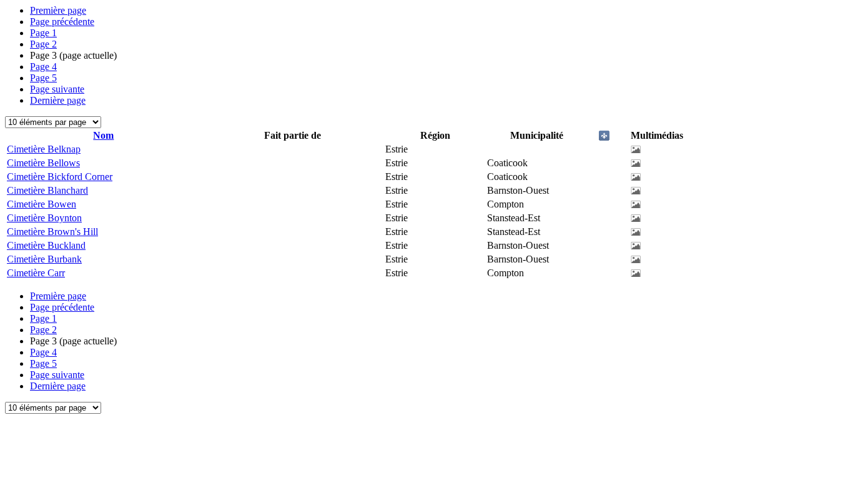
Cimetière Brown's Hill (52, 231)
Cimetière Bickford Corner (59, 176)
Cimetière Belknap (44, 149)
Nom (103, 135)
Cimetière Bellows (43, 163)
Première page (58, 10)
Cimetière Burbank (44, 259)
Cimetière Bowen (41, 204)
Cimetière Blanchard (47, 190)
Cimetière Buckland (46, 245)
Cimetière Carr (36, 273)
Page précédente (62, 21)
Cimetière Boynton (44, 217)
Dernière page (58, 100)
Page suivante (57, 89)
